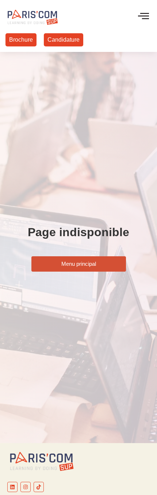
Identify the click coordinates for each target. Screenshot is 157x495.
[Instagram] (25, 487)
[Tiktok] (39, 487)
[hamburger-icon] (143, 16)
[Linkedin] (12, 487)
